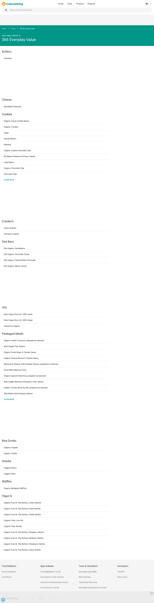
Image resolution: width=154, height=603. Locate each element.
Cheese (7, 99)
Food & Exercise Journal (49, 588)
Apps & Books (47, 566)
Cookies (7, 114)
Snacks (6, 461)
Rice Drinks (9, 440)
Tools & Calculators (88, 566)
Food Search (7, 577)
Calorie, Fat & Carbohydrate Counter (54, 582)
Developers (122, 566)
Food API (120, 572)
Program (91, 4)
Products (80, 4)
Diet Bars (8, 241)
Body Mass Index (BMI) (87, 572)
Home (4, 29)
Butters (6, 51)
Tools (69, 4)
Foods (61, 4)
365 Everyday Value (27, 29)
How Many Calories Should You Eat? (93, 588)
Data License (122, 577)
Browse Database (9, 572)
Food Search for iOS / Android (52, 577)
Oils (4, 307)
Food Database (9, 566)
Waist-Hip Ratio (85, 577)
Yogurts (7, 496)
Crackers (7, 221)
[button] (148, 4)
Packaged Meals (12, 333)
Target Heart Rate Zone (88, 582)
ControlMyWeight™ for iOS (50, 572)
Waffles (7, 481)
